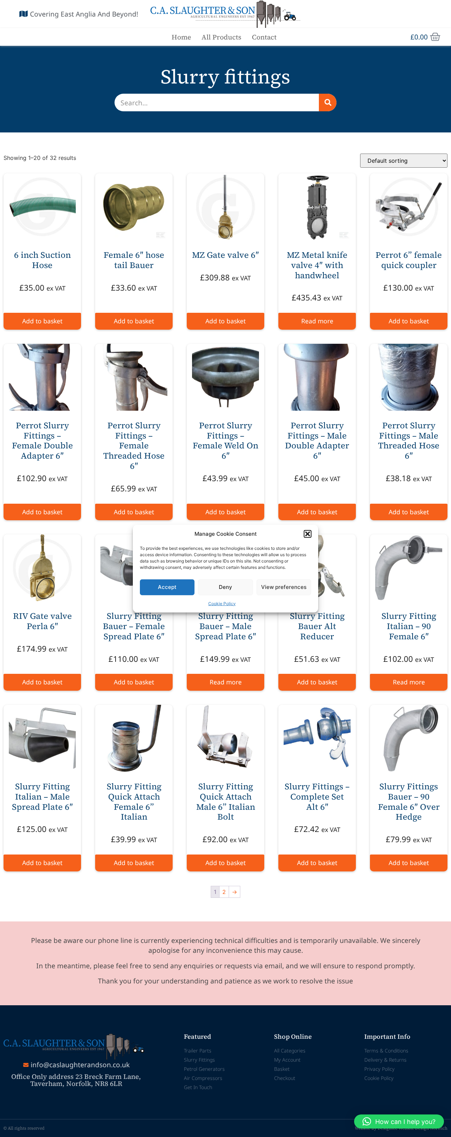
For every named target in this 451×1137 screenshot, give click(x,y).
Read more (317, 321)
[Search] (327, 102)
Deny (225, 587)
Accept (167, 587)
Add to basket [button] (42, 321)
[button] (307, 534)
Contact (264, 37)
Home (181, 37)
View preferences (284, 587)
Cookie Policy (222, 603)
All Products (221, 37)
